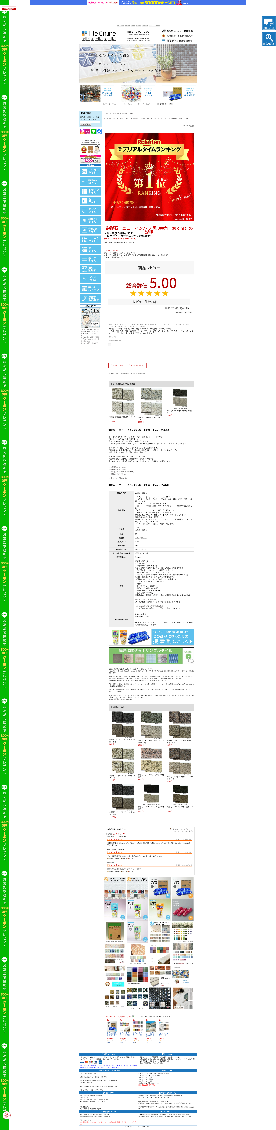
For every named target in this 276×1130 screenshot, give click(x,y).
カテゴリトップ (109, 119)
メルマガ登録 (156, 25)
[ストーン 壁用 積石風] (90, 292)
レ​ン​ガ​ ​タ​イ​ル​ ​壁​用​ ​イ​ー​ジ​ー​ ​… (164, 1035)
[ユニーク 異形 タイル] (90, 243)
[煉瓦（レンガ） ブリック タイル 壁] (90, 253)
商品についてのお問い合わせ (120, 373)
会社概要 (127, 25)
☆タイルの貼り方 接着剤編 (145, 599)
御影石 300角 (183, 119)
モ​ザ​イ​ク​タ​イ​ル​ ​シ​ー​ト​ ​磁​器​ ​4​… (138, 1035)
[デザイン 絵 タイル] (90, 214)
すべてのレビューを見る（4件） (183, 829)
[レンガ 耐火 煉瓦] (90, 282)
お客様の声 (145, 25)
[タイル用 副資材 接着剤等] (90, 302)
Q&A (150, 25)
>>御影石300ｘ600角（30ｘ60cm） (122, 472)
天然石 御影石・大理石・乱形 (124, 119)
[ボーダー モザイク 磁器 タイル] (90, 263)
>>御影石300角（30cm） (118, 467)
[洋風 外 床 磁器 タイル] (90, 234)
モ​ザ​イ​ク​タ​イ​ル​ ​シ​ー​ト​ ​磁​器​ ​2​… (125, 1035)
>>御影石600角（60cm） (118, 474)
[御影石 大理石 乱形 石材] (90, 273)
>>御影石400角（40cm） (118, 469)
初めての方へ (120, 25)
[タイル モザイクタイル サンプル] (90, 163)
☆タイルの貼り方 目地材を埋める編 (149, 606)
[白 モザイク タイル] (90, 205)
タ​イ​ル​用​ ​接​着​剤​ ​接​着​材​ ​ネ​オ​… (112, 1035)
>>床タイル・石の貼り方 (118, 478)
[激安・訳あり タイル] (90, 185)
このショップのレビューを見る (183, 831)
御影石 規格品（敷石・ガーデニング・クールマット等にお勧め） (156, 119)
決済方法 (133, 25)
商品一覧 (138, 25)
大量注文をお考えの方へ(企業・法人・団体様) (118, 113)
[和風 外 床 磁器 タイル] (90, 224)
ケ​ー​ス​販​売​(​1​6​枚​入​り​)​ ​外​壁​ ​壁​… (150, 1035)
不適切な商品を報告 (139, 373)
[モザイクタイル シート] (90, 195)
